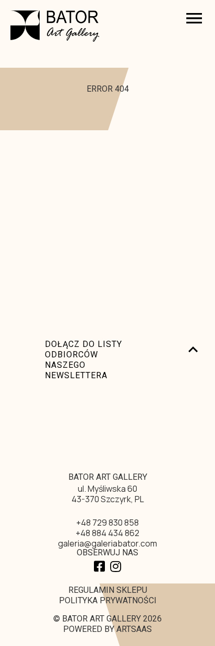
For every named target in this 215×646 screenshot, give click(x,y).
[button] (161, 19)
